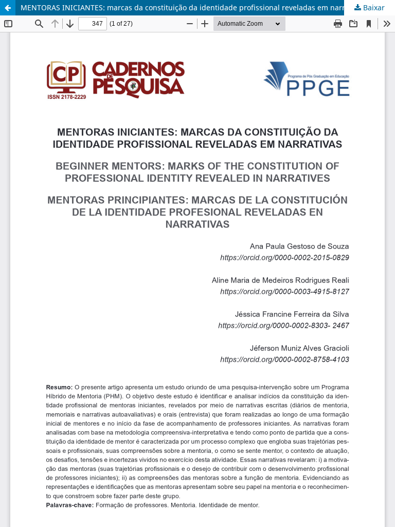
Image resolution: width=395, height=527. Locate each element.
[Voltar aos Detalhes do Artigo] (7, 7)
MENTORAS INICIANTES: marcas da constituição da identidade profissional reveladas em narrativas (193, 7)
